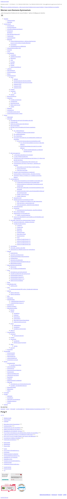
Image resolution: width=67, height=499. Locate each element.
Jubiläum (16, 79)
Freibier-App (20, 227)
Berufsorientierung (11, 96)
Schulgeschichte (11, 363)
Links (11, 60)
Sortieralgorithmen (18, 206)
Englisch (12, 337)
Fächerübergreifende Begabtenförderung (20, 261)
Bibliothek (9, 39)
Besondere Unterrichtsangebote (21, 320)
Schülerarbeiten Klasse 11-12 (17, 279)
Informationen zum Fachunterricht (18, 272)
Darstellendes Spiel (11, 284)
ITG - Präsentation (18, 136)
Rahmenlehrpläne (11, 387)
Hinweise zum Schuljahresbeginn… (12, 460)
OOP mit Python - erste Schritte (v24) (25, 203)
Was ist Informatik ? (15, 125)
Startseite (3, 409)
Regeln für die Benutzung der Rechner (19, 124)
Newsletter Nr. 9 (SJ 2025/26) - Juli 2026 (13, 431)
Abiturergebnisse (11, 356)
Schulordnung (10, 25)
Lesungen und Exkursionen (17, 254)
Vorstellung (13, 55)
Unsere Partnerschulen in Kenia (14, 113)
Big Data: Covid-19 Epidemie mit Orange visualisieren (22, 127)
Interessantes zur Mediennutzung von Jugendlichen (22, 249)
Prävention (9, 98)
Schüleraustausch (11, 75)
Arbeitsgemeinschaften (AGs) (14, 48)
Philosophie (10, 297)
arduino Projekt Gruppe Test (24, 244)
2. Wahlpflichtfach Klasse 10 (17, 303)
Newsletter (9, 22)
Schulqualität (7, 351)
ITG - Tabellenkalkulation (19, 134)
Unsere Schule (7, 24)
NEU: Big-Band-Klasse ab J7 (13, 34)
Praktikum (9, 378)
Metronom (19, 230)
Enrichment (10, 349)
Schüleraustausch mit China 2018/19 (22, 80)
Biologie (12, 310)
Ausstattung (16, 313)
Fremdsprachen (11, 332)
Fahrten (15, 346)
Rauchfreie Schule (14, 103)
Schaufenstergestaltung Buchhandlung (19, 256)
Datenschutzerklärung (15, 67)
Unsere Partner (7, 467)
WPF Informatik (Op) (15, 153)
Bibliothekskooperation (16, 263)
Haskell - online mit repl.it (23, 194)
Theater (12, 106)
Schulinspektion (11, 354)
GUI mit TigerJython (21, 168)
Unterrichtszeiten (11, 366)
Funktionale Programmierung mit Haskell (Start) (28, 182)
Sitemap (6, 404)
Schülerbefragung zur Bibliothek (18, 46)
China (11, 77)
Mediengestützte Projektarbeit (14, 380)
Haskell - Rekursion (21, 196)
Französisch (13, 339)
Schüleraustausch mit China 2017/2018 (23, 82)
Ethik (8, 296)
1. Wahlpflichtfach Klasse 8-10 (17, 301)
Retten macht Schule (15, 105)
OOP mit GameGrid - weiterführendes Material (28, 205)
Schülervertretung (11, 72)
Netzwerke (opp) (17, 198)
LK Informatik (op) (14, 179)
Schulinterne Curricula (12, 359)
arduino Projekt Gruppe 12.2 (24, 242)
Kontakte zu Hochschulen (20, 328)
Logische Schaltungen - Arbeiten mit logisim (24, 222)
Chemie (12, 311)
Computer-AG (10, 110)
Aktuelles (6, 18)
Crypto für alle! (13, 122)
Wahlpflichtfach (11, 299)
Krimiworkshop (14, 258)
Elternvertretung (11, 70)
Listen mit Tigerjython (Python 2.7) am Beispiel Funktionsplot (18, 434)
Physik (11, 323)
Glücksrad (19, 229)
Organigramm (10, 372)
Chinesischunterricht (19, 335)
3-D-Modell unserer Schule (13, 111)
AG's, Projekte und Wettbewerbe (18, 268)
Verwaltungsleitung (11, 401)
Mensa (8, 74)
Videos (8, 390)
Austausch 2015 (17, 86)
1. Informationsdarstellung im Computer (23, 155)
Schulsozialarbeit (11, 37)
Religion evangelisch (15, 294)
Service (5, 361)
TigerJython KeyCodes (22, 170)
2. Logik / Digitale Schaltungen (21, 156)
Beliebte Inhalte (7, 418)
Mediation (9, 108)
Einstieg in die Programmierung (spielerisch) (24, 172)
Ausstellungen (13, 101)
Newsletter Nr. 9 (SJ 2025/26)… (11, 457)
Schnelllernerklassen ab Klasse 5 (15, 29)
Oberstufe (9, 382)
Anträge (12, 65)
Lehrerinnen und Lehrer (13, 375)
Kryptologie (16, 208)
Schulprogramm (11, 353)
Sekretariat (9, 396)
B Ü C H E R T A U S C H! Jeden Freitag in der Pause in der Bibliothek (19, 436)
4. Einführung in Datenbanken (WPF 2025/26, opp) (26, 161)
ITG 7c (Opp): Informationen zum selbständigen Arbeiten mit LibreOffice (21, 432)
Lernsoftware (13, 246)
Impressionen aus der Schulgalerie (12, 427)
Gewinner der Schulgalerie (16, 280)
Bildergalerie (10, 389)
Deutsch (9, 251)
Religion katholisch (14, 292)
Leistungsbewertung (12, 358)
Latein (11, 344)
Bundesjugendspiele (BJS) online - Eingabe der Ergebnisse (24, 289)
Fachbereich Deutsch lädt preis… (11, 464)
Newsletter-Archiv (8, 459)
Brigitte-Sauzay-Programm (20, 342)
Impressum (54, 494)
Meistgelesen (7, 444)
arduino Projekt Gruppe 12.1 (24, 241)
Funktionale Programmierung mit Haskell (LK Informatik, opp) (28, 180)
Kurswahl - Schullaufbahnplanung (18, 385)
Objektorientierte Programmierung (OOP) (23, 199)
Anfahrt (9, 403)
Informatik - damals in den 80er (17, 248)
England (12, 89)
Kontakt (6, 394)
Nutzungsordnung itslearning (14, 370)
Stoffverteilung (17, 325)
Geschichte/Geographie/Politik (14, 265)
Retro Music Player (21, 234)
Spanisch (12, 347)
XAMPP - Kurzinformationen (23, 215)
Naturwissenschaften (12, 308)
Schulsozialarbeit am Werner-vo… (12, 455)
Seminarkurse (10, 304)
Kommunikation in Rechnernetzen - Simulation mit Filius (27, 174)
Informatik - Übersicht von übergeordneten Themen (22, 220)
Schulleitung (10, 397)
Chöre (8, 51)
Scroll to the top (4, 497)
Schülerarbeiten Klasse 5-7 (16, 275)
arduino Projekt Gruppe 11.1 (24, 239)
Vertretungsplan (11, 20)
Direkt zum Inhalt (5, 1)
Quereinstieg (10, 36)
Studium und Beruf (11, 306)
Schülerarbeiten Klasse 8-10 (17, 277)
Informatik (9, 118)
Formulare (6, 392)
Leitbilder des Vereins (15, 56)
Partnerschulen (7, 468)
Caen (15, 93)
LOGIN (64, 494)
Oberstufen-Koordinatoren (13, 399)
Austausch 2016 (17, 84)
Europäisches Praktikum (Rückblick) (12, 438)
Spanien (12, 94)
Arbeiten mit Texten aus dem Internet (25, 132)
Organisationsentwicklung (10, 439)
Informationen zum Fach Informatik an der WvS (21, 120)
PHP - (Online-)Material (19, 211)
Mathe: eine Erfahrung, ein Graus (12, 429)
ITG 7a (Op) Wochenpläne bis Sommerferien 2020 (28, 141)
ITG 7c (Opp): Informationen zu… (11, 450)
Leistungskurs (17, 318)
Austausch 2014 (17, 87)
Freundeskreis (10, 53)
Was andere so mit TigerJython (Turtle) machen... (28, 167)
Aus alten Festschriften (15, 365)
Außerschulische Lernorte (20, 322)
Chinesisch (13, 334)
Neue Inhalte (7, 442)
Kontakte (12, 62)
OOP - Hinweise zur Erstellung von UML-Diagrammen (29, 201)
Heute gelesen (7, 419)
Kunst (8, 270)
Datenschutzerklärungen (13, 373)
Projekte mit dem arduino (20, 223)
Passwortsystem (21, 232)
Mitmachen (13, 58)
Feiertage (6, 421)
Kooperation (13, 44)
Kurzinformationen (11, 27)
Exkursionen (13, 266)
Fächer (5, 115)
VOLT (18, 237)
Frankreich (13, 91)
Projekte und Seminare (15, 99)
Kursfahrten (16, 341)
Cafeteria (9, 68)
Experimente (17, 316)
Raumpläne (10, 377)
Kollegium (16, 315)
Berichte (12, 63)
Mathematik (10, 117)
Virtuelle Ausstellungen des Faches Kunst (20, 273)
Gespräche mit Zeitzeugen (16, 260)
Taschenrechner (21, 235)
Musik (8, 282)
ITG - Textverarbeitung (19, 130)
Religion (9, 291)
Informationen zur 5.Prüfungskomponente (20, 384)
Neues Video (7, 446)
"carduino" (19, 225)
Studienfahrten (14, 253)
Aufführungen (13, 285)
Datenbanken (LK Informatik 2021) (22, 213)
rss (4, 470)
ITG (11, 129)
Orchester (9, 49)
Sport (8, 287)
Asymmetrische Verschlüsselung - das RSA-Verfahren (29, 210)
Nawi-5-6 (12, 330)
